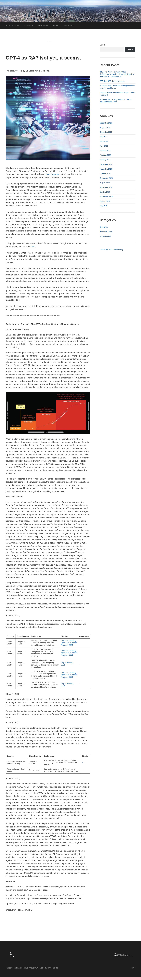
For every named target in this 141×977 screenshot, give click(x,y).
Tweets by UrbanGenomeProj (111, 250)
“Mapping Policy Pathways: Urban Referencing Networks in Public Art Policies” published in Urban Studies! (117, 74)
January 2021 (105, 160)
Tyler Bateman (52, 174)
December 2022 (106, 132)
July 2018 (103, 206)
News (17, 26)
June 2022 (104, 141)
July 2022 (103, 137)
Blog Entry (104, 227)
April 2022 (104, 146)
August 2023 (105, 127)
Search (102, 45)
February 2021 (105, 155)
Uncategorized (105, 236)
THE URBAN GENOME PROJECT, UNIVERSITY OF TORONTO (34, 968)
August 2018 (105, 201)
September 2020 (106, 178)
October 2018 (105, 192)
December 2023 (106, 123)
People (56, 26)
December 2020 (106, 164)
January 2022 (105, 151)
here (33, 246)
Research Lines (106, 231)
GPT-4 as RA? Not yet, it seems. (43, 58)
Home (8, 26)
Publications (43, 26)
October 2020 (105, 174)
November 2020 (106, 169)
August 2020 (105, 183)
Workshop (69, 26)
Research (28, 26)
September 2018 (106, 197)
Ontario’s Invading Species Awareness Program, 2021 (69, 643)
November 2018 (106, 187)
